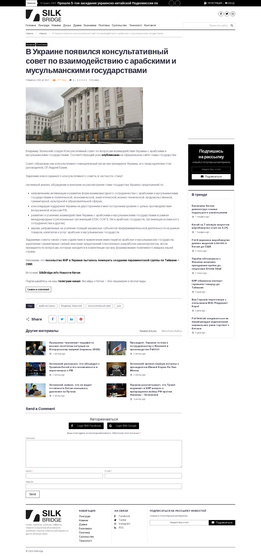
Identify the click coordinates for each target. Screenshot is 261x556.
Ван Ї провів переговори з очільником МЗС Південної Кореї (209, 303)
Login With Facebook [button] (89, 425)
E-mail (108, 471)
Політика (41, 44)
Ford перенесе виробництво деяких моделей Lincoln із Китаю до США (211, 243)
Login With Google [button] (125, 425)
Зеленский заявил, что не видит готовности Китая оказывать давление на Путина (70, 388)
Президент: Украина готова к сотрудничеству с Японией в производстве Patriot (149, 346)
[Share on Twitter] (62, 319)
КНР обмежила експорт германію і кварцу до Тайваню (207, 284)
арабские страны (47, 306)
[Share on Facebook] (52, 319)
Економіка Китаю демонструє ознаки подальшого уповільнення (209, 209)
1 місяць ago (59, 354)
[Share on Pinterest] (81, 319)
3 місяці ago (139, 399)
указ (119, 306)
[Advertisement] (211, 86)
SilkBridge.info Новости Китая (60, 272)
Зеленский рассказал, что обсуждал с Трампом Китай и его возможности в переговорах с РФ (74, 367)
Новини (29, 33)
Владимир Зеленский (71, 306)
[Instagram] (232, 13)
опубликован (110, 155)
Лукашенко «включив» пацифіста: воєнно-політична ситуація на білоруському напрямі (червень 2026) (74, 346)
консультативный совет (99, 306)
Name (29, 471)
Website (29, 482)
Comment (30, 438)
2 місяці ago (139, 354)
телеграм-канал (69, 281)
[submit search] (232, 25)
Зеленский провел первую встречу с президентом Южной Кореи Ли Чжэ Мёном (154, 367)
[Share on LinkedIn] (71, 319)
